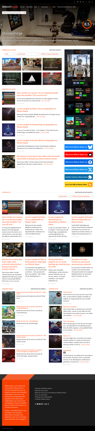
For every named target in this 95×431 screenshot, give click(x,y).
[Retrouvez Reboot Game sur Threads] (75, 2)
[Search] (24, 12)
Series (81, 83)
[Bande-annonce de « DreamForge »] (8, 333)
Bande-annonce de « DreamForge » (27, 321)
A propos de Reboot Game (43, 388)
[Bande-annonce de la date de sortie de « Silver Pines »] (8, 304)
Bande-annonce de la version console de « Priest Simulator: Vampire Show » (29, 350)
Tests (54, 7)
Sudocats (78, 130)
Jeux (35, 7)
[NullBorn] (31, 84)
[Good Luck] (52, 84)
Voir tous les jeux (55, 50)
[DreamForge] (31, 70)
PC (74, 83)
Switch (77, 97)
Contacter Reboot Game (42, 399)
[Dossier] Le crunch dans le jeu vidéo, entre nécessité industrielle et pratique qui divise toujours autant (12, 264)
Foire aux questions (41, 395)
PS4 (77, 95)
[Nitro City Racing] (55, 333)
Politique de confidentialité (43, 397)
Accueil (22, 7)
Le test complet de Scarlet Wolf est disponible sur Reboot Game (82, 219)
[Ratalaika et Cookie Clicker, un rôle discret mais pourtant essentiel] (82, 256)
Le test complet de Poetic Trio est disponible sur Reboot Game (35, 219)
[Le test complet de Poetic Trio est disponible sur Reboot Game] (8, 120)
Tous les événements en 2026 (66, 7)
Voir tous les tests (86, 289)
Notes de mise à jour (41, 390)
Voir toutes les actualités (83, 192)
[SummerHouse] (11, 70)
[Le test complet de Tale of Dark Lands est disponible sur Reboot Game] (36, 256)
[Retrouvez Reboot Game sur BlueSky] (77, 2)
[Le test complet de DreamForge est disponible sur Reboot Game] (8, 136)
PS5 (78, 83)
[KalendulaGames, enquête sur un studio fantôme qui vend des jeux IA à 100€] (59, 256)
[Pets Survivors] (55, 304)
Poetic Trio (66, 336)
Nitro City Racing (68, 321)
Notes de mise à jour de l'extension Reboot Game (50, 393)
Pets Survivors (67, 292)
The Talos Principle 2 (78, 80)
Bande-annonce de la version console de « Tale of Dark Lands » (31, 336)
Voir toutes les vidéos (38, 289)
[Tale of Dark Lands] (52, 70)
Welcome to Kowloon (70, 307)
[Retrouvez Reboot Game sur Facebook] (83, 2)
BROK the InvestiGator (80, 89)
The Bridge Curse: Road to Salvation (79, 105)
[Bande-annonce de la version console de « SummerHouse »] (8, 318)
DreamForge (67, 350)
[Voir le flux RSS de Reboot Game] (92, 2)
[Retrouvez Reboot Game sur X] (86, 2)
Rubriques (44, 7)
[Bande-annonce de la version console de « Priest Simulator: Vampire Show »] (8, 362)
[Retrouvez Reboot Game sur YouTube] (80, 2)
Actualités (29, 7)
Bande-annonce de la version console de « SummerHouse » (29, 307)
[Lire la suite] (46, 101)
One (77, 93)
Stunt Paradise (78, 118)
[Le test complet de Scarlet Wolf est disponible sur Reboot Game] (8, 152)
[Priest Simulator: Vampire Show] (11, 84)
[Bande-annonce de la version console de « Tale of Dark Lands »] (8, 347)
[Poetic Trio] (55, 347)
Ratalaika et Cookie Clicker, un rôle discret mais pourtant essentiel (81, 261)
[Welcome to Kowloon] (55, 318)
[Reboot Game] (10, 7)
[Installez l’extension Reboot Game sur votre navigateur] (89, 2)
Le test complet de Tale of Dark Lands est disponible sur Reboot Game (35, 261)
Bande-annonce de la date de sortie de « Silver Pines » (31, 293)
